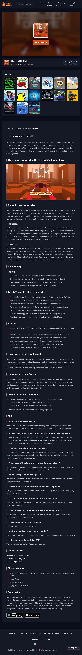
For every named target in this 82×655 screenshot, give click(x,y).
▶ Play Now (41, 42)
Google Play (46, 405)
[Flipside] (34, 108)
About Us (12, 633)
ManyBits (29, 64)
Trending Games (60, 4)
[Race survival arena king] (22, 83)
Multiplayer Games (73, 4)
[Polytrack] (22, 108)
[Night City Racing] (59, 95)
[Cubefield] (72, 83)
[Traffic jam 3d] (59, 83)
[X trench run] (34, 83)
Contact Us (23, 633)
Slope (12, 573)
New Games (49, 4)
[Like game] (65, 62)
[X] (35, 644)
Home (42, 3)
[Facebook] (30, 644)
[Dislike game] (70, 62)
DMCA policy (69, 633)
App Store (45, 402)
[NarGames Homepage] (7, 4)
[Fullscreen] (76, 62)
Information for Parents (41, 639)
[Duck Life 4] (22, 95)
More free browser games (34, 609)
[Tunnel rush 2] (34, 95)
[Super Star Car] (9, 108)
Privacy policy (35, 633)
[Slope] (9, 83)
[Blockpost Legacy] (72, 95)
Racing (18, 129)
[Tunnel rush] (47, 95)
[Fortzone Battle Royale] (9, 95)
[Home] (8, 129)
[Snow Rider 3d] (47, 83)
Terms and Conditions (52, 633)
